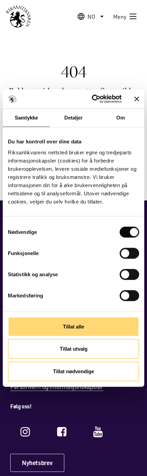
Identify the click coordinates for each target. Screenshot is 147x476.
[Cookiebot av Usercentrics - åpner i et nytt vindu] (92, 99)
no (91, 16)
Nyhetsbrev (37, 463)
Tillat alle (73, 326)
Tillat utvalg (74, 349)
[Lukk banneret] (136, 99)
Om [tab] (120, 117)
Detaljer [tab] (73, 117)
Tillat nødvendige (73, 371)
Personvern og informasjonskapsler (56, 386)
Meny (119, 16)
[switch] (129, 253)
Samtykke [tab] (26, 117)
